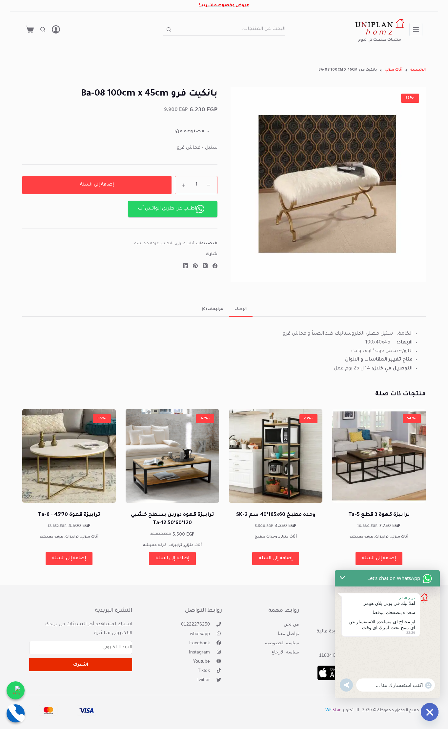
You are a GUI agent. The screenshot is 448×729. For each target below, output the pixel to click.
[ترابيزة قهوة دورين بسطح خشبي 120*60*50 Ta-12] (172, 456)
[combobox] (230, 29)
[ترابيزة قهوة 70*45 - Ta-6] (69, 456)
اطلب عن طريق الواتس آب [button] (167, 208)
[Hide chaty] (429, 712)
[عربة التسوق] (30, 29)
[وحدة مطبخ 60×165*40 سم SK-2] (275, 456)
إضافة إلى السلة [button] (379, 558)
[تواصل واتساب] (16, 690)
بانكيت (167, 244)
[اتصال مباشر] (16, 713)
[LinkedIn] (185, 265)
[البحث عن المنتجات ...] (42, 29)
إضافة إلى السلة (97, 184)
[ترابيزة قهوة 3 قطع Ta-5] (379, 456)
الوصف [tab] (241, 309)
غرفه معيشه (146, 244)
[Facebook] (215, 265)
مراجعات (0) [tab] (212, 309)
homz (379, 33)
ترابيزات (382, 537)
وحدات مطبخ (266, 537)
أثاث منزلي (185, 244)
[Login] (56, 29)
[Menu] (415, 29)
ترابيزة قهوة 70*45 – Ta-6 (69, 515)
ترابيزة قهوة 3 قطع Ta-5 (379, 515)
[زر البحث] (169, 29)
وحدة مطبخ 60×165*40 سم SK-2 (275, 515)
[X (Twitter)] (205, 265)
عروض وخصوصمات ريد (225, 5)
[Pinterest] (195, 265)
